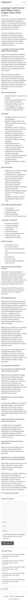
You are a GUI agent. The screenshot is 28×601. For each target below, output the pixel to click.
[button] (22, 2)
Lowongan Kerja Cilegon (11, 493)
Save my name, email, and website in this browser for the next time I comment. (14, 536)
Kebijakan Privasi (19, 596)
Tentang (6, 596)
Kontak (12, 596)
